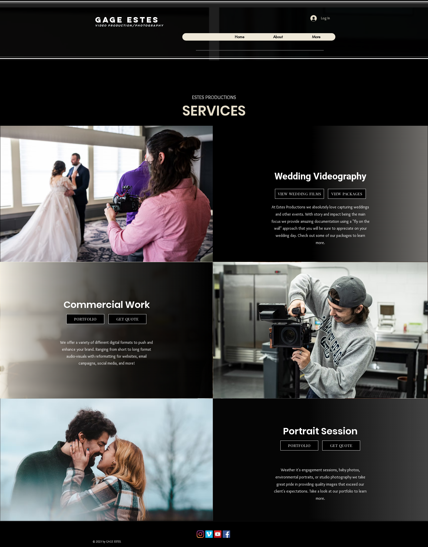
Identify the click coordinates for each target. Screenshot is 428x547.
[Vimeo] (209, 534)
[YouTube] (217, 534)
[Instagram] (200, 534)
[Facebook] (226, 534)
